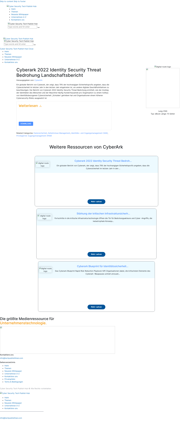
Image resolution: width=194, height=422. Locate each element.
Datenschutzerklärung (32, 119)
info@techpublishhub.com (11, 418)
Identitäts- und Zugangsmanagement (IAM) (89, 133)
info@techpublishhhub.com (11, 358)
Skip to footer (20, 1)
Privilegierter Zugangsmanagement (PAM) (34, 136)
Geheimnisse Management (59, 133)
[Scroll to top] (1, 421)
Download (26, 124)
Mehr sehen (96, 202)
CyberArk (38, 80)
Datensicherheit (40, 133)
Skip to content (6, 1)
